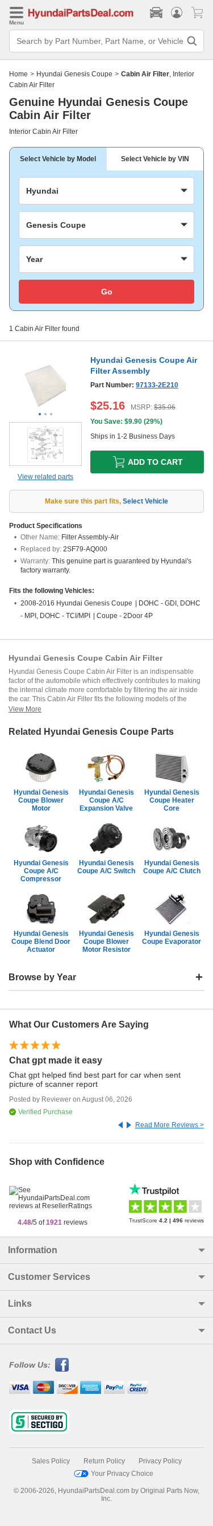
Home (18, 74)
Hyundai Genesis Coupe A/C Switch (106, 867)
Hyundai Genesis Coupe (74, 74)
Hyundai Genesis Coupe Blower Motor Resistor (106, 942)
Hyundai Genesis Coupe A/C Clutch (172, 867)
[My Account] (176, 12)
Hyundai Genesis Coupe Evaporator (171, 938)
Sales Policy (51, 1461)
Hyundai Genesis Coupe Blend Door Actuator (40, 942)
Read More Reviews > (169, 1125)
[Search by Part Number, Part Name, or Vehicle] (192, 41)
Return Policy (104, 1461)
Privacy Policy (160, 1461)
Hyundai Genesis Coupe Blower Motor (41, 800)
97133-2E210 (157, 385)
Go (106, 291)
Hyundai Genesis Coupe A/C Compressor (41, 871)
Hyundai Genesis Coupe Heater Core (171, 800)
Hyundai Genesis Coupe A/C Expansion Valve (106, 800)
